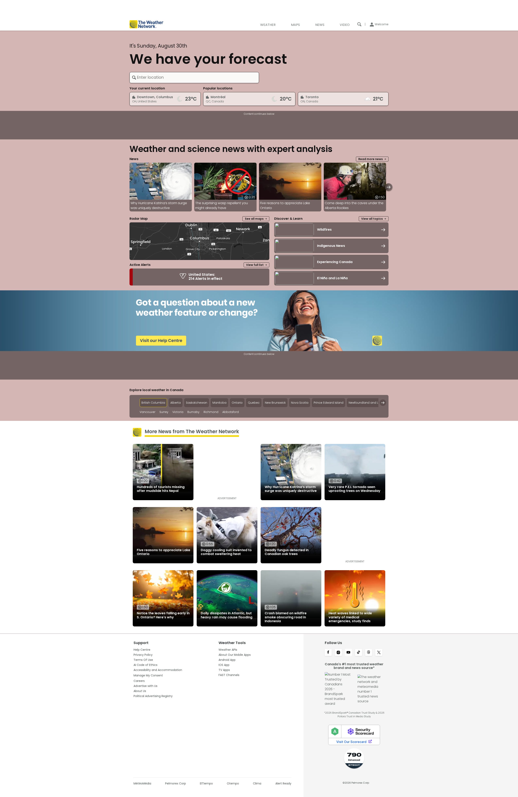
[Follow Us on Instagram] (338, 653)
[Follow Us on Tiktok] (358, 653)
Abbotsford (230, 412)
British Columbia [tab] (153, 403)
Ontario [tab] (237, 403)
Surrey (163, 412)
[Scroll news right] (388, 187)
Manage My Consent (148, 675)
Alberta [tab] (175, 403)
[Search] (359, 24)
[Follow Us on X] (379, 653)
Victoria (177, 412)
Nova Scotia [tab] (299, 403)
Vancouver (147, 412)
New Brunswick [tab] (275, 403)
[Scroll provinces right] (383, 402)
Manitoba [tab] (219, 403)
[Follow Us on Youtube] (348, 653)
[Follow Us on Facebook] (328, 653)
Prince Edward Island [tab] (328, 403)
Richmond (211, 412)
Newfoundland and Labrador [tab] (369, 403)
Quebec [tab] (254, 403)
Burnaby (193, 412)
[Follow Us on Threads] (369, 653)
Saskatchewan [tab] (196, 403)
